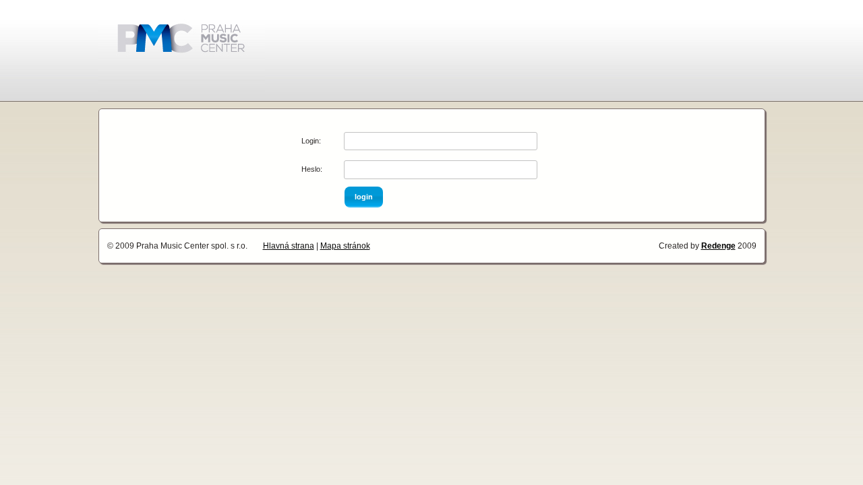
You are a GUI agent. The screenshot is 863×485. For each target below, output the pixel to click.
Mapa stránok (345, 246)
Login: (311, 141)
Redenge (718, 246)
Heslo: (311, 169)
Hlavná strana (288, 246)
